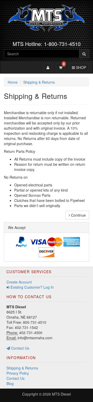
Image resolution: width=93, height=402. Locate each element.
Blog (10, 383)
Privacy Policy (17, 373)
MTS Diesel (61, 394)
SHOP (80, 67)
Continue (78, 215)
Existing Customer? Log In (32, 287)
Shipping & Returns (22, 368)
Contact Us (19, 348)
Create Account (19, 282)
